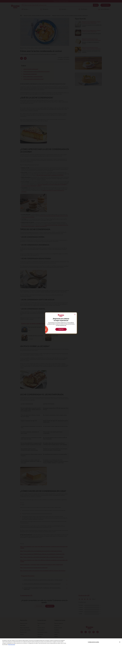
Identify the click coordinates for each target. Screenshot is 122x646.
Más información (11, 644)
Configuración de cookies (93, 642)
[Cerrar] (119, 642)
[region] (61, 642)
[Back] (75, 315)
